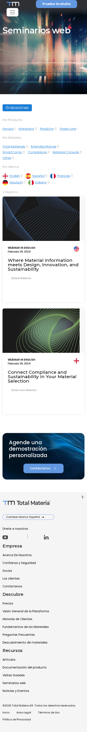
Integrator (26, 128)
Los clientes (11, 578)
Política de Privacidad (17, 719)
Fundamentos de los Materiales (26, 627)
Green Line (68, 128)
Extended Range (43, 146)
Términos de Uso (49, 712)
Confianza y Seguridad (19, 563)
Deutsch (16, 182)
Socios (7, 571)
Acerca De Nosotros (17, 555)
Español (39, 176)
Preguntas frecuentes (19, 635)
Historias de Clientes (17, 619)
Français (63, 176)
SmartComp (12, 152)
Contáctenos (12, 586)
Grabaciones (17, 107)
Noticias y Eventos (16, 691)
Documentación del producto (25, 667)
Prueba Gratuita (56, 3)
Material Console (66, 152)
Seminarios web (14, 683)
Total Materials (14, 146)
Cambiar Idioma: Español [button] (23, 517)
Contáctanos (43, 468)
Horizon (8, 128)
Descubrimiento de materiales (25, 642)
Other (7, 158)
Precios (8, 603)
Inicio (6, 712)
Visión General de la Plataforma (26, 611)
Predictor (47, 128)
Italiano (41, 182)
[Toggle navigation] (12, 12)
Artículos (9, 659)
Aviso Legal (23, 712)
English (15, 176)
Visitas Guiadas (14, 675)
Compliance (37, 152)
